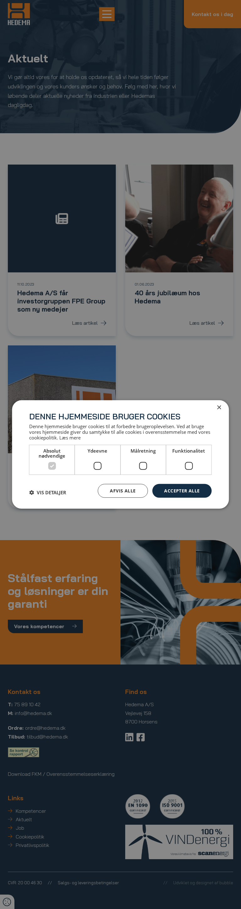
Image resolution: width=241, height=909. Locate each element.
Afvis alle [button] (123, 490)
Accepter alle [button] (182, 490)
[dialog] (120, 454)
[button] (47, 492)
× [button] (219, 407)
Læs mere (70, 437)
